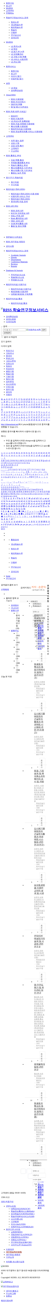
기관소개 (10, 1257)
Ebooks (14, 257)
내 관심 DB (16, 62)
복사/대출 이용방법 (19, 126)
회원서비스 (11, 66)
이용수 (40, 1008)
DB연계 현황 (16, 104)
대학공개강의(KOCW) (20, 1209)
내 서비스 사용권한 (19, 59)
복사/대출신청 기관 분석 (21, 170)
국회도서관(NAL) (18, 1240)
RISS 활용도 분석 (13, 156)
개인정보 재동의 (13, 1255)
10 (31, 1100)
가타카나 (10, 353)
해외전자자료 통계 (14, 299)
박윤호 (38, 1021)
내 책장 (14, 49)
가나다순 (15, 608)
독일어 (9, 366)
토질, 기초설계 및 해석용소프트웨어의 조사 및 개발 (39, 776)
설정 (8, 83)
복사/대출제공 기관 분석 (21, 168)
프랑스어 (10, 364)
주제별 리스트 (17, 280)
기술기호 (10, 376)
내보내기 (34, 601)
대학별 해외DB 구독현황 (22, 294)
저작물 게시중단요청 (15, 1262)
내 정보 (14, 88)
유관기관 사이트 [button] (13, 1229)
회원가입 (10, 3)
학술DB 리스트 (17, 277)
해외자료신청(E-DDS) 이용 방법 (25, 194)
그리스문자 (11, 361)
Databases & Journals (14, 270)
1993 (18, 637)
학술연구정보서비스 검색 (17, 18)
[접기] (48, 634)
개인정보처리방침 (14, 1252)
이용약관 (10, 1249)
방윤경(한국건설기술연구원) (39, 1012)
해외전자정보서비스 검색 (17, 251)
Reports (14, 266)
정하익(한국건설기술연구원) (39, 741)
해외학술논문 (17, 27)
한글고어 (10, 358)
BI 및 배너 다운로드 (19, 107)
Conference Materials (19, 262)
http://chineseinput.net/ (10, 424)
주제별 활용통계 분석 (20, 163)
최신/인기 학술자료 (14, 178)
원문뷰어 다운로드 (14, 237)
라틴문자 (10, 382)
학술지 (14, 30)
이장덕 (40, 790)
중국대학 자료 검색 (19, 202)
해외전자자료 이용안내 (16, 284)
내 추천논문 (16, 46)
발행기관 (15, 610)
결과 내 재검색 (10, 337)
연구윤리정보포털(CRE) (21, 1242)
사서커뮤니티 (17, 1219)
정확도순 (36, 1171)
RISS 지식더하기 (18, 102)
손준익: (37, 786)
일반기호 (10, 389)
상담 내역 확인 (17, 146)
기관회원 (15, 1222)
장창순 (40, 1023)
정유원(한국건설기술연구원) (39, 634)
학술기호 (10, 374)
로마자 (9, 392)
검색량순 (15, 605)
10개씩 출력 (37, 1179)
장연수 (40, 1001)
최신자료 (15, 182)
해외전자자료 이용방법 (21, 129)
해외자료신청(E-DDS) (15, 189)
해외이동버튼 (7, 1301)
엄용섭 (38, 1006)
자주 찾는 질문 (17, 141)
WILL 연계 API (17, 216)
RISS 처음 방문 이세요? (16, 111)
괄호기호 (10, 371)
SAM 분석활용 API (19, 224)
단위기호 (10, 387)
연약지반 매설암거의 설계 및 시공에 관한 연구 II (39, 941)
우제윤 (38, 788)
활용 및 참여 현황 (18, 226)
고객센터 (10, 10)
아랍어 (9, 395)
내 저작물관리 (17, 54)
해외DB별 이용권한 (19, 292)
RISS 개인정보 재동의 (15, 242)
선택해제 (5, 589)
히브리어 (10, 369)
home (8, 576)
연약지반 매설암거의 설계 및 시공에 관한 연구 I (39, 620)
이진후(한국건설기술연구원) (39, 902)
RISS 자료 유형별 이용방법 (22, 124)
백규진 (38, 999)
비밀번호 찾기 (17, 79)
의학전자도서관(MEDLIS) (22, 1227)
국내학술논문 (17, 25)
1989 (18, 664)
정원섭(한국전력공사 (39, 1028)
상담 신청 (15, 143)
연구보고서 (16, 35)
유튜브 (9, 1296)
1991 (18, 650)
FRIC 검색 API (17, 221)
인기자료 (15, 185)
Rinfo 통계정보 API (19, 218)
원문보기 (41, 657)
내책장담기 (37, 604)
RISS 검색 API (17, 211)
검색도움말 (11, 319)
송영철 (40, 1017)
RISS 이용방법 (17, 99)
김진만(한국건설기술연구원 (39, 853)
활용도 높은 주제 (18, 173)
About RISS (11, 95)
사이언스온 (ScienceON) (21, 1245)
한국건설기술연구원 (39, 799)
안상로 (36, 1004)
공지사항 (10, 246)
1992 (18, 643)
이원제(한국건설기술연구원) (39, 684)
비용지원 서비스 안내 (20, 196)
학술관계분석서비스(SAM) (22, 1216)
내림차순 (36, 1175)
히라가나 (10, 351)
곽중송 (39, 1015)
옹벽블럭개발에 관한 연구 (39, 1067)
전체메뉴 (10, 13)
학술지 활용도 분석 (19, 165)
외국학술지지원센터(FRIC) (22, 1214)
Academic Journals (18, 255)
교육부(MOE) (17, 1232)
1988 (18, 671)
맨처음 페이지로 (23, 1171)
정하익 (38, 851)
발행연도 (15, 631)
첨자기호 (10, 379)
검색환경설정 (17, 90)
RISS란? (14, 116)
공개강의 (15, 38)
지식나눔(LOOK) (18, 1224)
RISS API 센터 (12, 206)
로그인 (9, 6)
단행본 (14, 32)
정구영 (36, 792)
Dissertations (16, 260)
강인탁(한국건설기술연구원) (39, 955)
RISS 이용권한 (17, 119)
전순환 (36, 1026)
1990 (18, 657)
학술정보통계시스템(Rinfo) (22, 1211)
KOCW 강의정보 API (20, 213)
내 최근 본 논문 (17, 52)
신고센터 (15, 151)
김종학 (36, 1019)
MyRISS (9, 8)
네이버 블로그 (12, 1291)
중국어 (9, 356)
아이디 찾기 (16, 76)
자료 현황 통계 (17, 160)
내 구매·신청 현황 (18, 57)
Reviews (14, 264)
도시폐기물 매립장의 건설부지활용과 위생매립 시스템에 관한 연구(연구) (39, 836)
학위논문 (15, 22)
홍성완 (36, 997)
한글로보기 (37, 1165)
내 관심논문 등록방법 (20, 121)
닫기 (3, 529)
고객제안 (15, 148)
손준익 (36, 630)
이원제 (38, 632)
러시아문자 (11, 384)
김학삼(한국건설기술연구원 (39, 1125)
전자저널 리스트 (18, 275)
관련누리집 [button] (11, 1206)
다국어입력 (11, 322)
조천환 (36, 1121)
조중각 (38, 899)
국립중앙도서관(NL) (20, 1237)
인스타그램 (11, 1293)
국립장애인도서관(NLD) (21, 1234)
